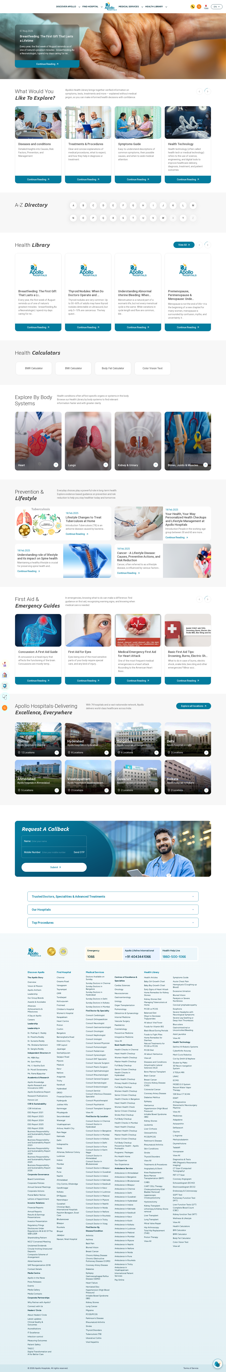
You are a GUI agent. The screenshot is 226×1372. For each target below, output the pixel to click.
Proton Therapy (151, 1237)
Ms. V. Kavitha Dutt (36, 1065)
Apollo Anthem (34, 990)
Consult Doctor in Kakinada (98, 1180)
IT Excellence (34, 1332)
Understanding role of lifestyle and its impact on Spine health (37, 556)
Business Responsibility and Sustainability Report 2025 (39, 1159)
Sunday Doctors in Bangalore (94, 987)
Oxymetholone (179, 1143)
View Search (5, 708)
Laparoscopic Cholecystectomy (152, 1196)
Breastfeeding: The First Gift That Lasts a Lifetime (46, 38)
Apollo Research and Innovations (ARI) (37, 1086)
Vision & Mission (35, 986)
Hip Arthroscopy (151, 1227)
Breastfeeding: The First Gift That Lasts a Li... (37, 293)
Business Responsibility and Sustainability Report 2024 (39, 1151)
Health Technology (180, 144)
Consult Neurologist (95, 1023)
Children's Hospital (65, 1009)
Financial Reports (35, 1207)
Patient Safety (34, 1344)
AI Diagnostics (179, 1102)
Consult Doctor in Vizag (96, 1223)
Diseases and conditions (34, 144)
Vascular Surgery (122, 1021)
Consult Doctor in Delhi (96, 1143)
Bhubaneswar (63, 1219)
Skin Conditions (151, 1149)
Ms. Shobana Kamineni (38, 1045)
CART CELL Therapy (153, 1186)
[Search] (199, 6)
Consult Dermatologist (96, 1083)
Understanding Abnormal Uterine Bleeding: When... (134, 293)
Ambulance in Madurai (125, 1232)
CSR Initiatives (34, 1108)
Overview (32, 982)
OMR (59, 993)
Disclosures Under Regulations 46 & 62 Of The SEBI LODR (40, 1231)
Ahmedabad (62, 1180)
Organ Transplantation (125, 1005)
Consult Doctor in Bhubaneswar (94, 1162)
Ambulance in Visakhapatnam (121, 1268)
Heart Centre (63, 1021)
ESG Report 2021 (35, 1112)
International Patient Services (124, 1274)
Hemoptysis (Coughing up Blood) (185, 985)
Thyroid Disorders (94, 1330)
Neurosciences (121, 993)
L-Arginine (177, 1135)
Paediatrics (120, 1025)
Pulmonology (120, 1009)
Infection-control (35, 1336)
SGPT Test (177, 1195)
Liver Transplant (151, 1215)
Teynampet (62, 989)
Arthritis (89, 1235)
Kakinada (61, 1136)
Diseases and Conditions (155, 1062)
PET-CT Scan (179, 1175)
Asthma (89, 1239)
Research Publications (38, 1096)
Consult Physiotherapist (97, 1100)
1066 (206, 8)
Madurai (60, 1065)
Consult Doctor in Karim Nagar (96, 1151)
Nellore (60, 1073)
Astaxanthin (178, 1124)
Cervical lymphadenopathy (185, 1005)
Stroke (89, 1326)
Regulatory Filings (36, 1225)
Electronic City (63, 1041)
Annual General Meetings (39, 1187)
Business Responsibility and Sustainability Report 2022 (39, 1134)
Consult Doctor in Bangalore (98, 1131)
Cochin (60, 1029)
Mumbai (60, 1164)
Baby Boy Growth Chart (154, 985)
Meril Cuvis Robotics (182, 1055)
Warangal (61, 1120)
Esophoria (177, 1009)
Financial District (64, 1096)
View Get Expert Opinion (5, 697)
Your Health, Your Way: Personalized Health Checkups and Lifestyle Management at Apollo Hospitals (185, 519)
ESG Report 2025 (36, 1124)
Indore (60, 1160)
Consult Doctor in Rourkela (98, 1216)
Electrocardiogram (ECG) (184, 1187)
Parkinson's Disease (95, 1318)
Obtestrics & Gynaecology (126, 1013)
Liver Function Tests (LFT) (184, 1204)
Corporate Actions (36, 1191)
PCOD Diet (149, 1050)
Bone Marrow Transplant (155, 1072)
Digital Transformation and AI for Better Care (39, 1352)
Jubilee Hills (62, 1104)
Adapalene (177, 1120)
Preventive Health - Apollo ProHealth (127, 1147)
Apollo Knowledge (36, 1082)
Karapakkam (62, 1017)
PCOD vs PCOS (151, 1009)
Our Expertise (121, 1160)
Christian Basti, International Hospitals (67, 1208)
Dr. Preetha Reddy (36, 1037)
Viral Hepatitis (92, 1342)
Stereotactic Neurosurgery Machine (185, 1106)
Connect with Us (35, 1306)
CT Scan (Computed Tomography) (182, 1169)
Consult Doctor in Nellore (97, 1212)
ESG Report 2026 (36, 1128)
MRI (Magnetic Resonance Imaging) (185, 1163)
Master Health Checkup (125, 1061)
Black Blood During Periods (156, 1030)
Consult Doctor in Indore (97, 1176)
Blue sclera (178, 1024)
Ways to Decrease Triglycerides (152, 1017)
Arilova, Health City (65, 1128)
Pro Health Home (122, 1156)
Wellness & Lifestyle (182, 1218)
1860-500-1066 (174, 957)
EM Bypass (61, 1196)
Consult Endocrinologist (97, 1087)
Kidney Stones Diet (152, 999)
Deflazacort (178, 1128)
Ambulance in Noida (124, 1252)
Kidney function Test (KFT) (185, 1214)
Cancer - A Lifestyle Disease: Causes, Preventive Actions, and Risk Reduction (138, 556)
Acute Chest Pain (181, 981)
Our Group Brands (36, 998)
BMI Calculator (73, 368)
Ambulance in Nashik (124, 1244)
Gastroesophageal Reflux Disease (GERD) (97, 1277)
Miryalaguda (62, 1112)
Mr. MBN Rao (33, 1058)
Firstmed (61, 1005)
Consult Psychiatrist (95, 1104)
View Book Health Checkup (5, 686)
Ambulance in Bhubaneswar (127, 1181)
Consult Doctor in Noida (97, 1208)
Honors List (33, 1100)
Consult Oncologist (95, 1031)
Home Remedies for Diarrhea (153, 1039)
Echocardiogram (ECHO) (184, 1183)
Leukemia (148, 1125)
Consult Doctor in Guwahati (98, 1172)
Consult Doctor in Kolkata (97, 1139)
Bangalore (61, 1033)
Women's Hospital (65, 1013)
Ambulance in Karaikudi (125, 1213)
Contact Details (35, 1269)
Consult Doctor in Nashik (97, 1204)
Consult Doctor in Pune (96, 1147)
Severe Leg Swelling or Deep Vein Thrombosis (183, 1019)
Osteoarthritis (150, 1133)
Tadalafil (176, 1147)
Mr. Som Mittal (34, 1062)
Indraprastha (62, 1144)
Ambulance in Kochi (123, 1220)
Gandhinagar (62, 1188)
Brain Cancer (150, 1076)
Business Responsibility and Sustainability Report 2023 (39, 1142)
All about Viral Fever (153, 1022)
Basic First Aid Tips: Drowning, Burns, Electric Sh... (187, 653)
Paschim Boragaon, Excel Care (68, 1214)
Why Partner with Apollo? (39, 1302)
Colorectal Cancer (152, 1089)
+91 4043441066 (138, 957)
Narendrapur (62, 1200)
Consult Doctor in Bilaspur (98, 1168)
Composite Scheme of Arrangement (38, 1255)
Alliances (32, 1006)
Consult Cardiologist (95, 1015)
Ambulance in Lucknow (125, 1228)
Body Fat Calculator (113, 368)
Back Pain (90, 1243)
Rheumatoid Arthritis (95, 1322)
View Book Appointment (5, 664)
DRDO (59, 1092)
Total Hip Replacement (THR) (154, 1231)
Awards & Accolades (37, 1002)
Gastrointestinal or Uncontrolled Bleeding (183, 1028)
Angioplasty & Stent (153, 1168)
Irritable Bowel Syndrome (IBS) (97, 1297)
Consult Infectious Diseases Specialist (98, 1095)
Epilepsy (89, 1273)
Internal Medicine (122, 1017)
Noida (59, 1148)
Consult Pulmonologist (96, 1047)
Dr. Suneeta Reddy (36, 1041)
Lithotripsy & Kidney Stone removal (156, 1210)
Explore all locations (192, 706)
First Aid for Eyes (79, 652)
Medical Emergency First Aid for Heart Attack (137, 653)
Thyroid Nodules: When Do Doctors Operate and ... (86, 293)
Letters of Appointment (38, 1199)
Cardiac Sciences (122, 985)
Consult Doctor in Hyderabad (94, 1125)
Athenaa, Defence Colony (68, 1152)
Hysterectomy (150, 1202)
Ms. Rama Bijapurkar (36, 1073)
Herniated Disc (92, 1287)
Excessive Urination (182, 991)
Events (31, 1286)
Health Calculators (181, 1226)
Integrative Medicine (124, 1037)
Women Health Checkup (126, 1057)
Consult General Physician (98, 1043)
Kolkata (60, 1192)
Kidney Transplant (152, 1206)
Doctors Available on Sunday (95, 977)
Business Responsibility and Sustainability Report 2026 (39, 1168)
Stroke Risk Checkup (124, 1115)
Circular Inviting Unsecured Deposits (40, 1250)
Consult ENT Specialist (96, 1059)
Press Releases (34, 1282)
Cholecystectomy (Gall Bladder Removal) (154, 1190)
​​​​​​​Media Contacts (35, 1294)
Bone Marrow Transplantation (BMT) (154, 1176)
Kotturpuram (62, 1001)
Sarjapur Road (63, 1057)
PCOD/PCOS (91, 1314)
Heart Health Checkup (125, 1053)
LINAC (176, 1076)
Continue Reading (45, 64)
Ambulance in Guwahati (125, 1197)
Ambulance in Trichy (124, 1264)
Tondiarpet (62, 997)
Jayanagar (61, 1049)
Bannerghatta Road (65, 1037)
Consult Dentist (93, 1091)
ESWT (175, 1098)
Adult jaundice (179, 1034)
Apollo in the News (36, 1278)
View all (147, 1058)
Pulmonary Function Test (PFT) (184, 1199)
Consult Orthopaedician (97, 1019)
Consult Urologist (94, 1039)
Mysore (60, 1061)
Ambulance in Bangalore (125, 1177)
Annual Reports (35, 1211)
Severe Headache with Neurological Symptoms (183, 1013)
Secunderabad (63, 1116)
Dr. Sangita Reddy (36, 1049)
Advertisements (35, 1261)
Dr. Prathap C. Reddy (37, 1033)
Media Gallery (34, 1290)
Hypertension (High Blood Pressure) (97, 1291)
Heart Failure (92, 1283)
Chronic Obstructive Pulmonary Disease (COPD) (98, 1259)
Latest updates (34, 1319)
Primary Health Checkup (125, 1083)
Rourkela (61, 1227)
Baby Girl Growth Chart (154, 981)
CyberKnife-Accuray (182, 1051)
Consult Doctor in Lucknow (98, 1192)
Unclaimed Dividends (37, 1245)
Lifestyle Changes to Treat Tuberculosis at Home (83, 519)
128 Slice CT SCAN (181, 1094)
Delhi (59, 1140)
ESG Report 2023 (36, 1116)
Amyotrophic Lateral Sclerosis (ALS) (153, 1066)
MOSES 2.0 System (181, 1084)
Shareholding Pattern (37, 1238)
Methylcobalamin (180, 1139)
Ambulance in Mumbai (125, 1236)
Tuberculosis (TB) (93, 1334)
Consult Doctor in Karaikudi (98, 1184)
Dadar (59, 1168)
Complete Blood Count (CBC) (183, 1209)
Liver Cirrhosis (150, 1129)
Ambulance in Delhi (123, 1193)
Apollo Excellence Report (39, 1092)
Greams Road (63, 981)
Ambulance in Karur (123, 1217)
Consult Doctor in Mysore (97, 1200)
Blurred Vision (92, 1247)
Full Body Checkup (123, 1065)
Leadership (33, 994)
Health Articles (151, 977)
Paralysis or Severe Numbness (181, 999)
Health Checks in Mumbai (126, 1123)
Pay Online (119, 1280)
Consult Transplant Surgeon (98, 1108)
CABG (147, 1182)
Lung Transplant (151, 1219)
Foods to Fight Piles (153, 1034)
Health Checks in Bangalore (127, 1099)
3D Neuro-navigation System (182, 1067)
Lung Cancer (91, 1306)
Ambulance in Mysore (124, 1240)
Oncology (119, 989)
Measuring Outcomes (37, 1340)
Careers (31, 1019)
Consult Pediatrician (95, 1051)
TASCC (31, 1348)
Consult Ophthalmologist (97, 1071)
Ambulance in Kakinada (125, 1209)
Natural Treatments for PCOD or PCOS (154, 1044)
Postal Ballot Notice (36, 1195)
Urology (118, 1001)
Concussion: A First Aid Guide (38, 652)
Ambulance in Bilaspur (125, 1185)
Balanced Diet (150, 1013)
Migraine (90, 1310)
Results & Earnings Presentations (36, 1216)
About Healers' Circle (37, 1315)
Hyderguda (62, 1100)
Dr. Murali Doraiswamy (37, 1069)
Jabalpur (60, 1235)
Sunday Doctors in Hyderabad (94, 993)
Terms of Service (190, 1368)
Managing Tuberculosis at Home (155, 1003)
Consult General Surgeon (97, 1079)
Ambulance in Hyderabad (126, 1201)
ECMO (176, 1080)
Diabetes (90, 1269)
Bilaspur (60, 1223)
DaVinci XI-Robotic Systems (185, 1047)
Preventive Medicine (124, 1033)
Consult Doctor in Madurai (98, 1196)
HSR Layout (62, 1045)
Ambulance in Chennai (125, 1189)
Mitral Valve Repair (152, 1223)
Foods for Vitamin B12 (154, 1026)
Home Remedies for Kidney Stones (156, 993)
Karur (59, 1069)
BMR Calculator (34, 368)
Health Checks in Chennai (126, 1049)
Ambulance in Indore (124, 1205)
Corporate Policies (36, 1183)
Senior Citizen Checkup (125, 1069)
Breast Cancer (92, 1251)
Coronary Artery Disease (97, 1265)
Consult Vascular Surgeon (97, 1063)
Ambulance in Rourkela (125, 1260)
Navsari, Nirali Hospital (67, 1239)
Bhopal (60, 1231)
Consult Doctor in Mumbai (98, 1135)
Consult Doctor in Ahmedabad (94, 1156)
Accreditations (34, 1329)
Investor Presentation (37, 1221)
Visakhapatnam (63, 1124)
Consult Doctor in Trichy (97, 1219)
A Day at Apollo (34, 1016)
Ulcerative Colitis (93, 1338)
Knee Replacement (152, 1172)
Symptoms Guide (129, 144)
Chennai (60, 977)
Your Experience (122, 1164)
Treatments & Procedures (85, 144)
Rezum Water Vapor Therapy (182, 1088)
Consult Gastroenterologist (98, 1027)
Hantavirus (149, 1105)
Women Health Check (125, 1107)
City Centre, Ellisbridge (67, 1184)
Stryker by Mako (180, 1063)
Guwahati (61, 1204)
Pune (59, 1172)
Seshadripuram (63, 1053)
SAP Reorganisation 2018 (39, 1265)
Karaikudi (61, 1085)
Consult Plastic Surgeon (97, 1067)
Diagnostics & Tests (182, 1159)
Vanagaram (62, 985)
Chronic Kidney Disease (96, 1255)
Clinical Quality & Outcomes (35, 1323)
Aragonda (61, 1077)
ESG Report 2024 (36, 1120)
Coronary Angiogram (182, 1179)
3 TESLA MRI (178, 1072)
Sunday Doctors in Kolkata (97, 1003)
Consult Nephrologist (96, 1035)
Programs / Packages (124, 1152)
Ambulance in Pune (123, 1256)
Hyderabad (62, 1088)
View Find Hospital (5, 675)
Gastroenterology (123, 997)
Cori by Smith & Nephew (184, 1059)
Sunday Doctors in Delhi (96, 999)
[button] (207, 91)
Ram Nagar (62, 1132)
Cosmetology (121, 1029)
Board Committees (36, 1179)
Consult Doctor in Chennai (98, 1121)
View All (182, 244)
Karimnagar (62, 1108)
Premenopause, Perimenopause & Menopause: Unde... (181, 295)
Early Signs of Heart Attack (156, 989)
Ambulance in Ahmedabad (126, 1173)
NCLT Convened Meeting (39, 1241)
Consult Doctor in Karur (96, 1188)
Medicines (177, 1116)
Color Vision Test (152, 368)
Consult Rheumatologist (97, 1075)
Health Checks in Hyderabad (122, 1073)
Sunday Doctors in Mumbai (98, 1007)
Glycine (176, 1131)
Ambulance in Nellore (124, 1248)
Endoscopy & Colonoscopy (185, 1191)
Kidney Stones (92, 1302)
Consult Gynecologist (96, 1055)
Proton (60, 1025)
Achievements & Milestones (35, 1010)
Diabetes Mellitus (152, 1097)
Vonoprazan (178, 1151)
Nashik (60, 1176)
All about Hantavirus (153, 1054)
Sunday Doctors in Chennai (98, 983)
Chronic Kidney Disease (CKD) (154, 1084)
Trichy (59, 1081)
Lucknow (61, 1156)
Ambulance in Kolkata (124, 1224)
